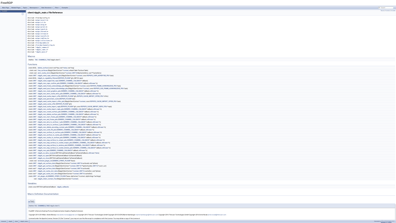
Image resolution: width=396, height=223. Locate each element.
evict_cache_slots (44, 73)
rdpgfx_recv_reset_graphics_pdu (49, 91)
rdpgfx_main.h (41, 52)
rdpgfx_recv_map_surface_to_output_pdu (52, 140)
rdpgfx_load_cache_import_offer (49, 96)
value (65, 68)
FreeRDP (4, 11)
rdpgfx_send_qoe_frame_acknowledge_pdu (53, 88)
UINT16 (74, 73)
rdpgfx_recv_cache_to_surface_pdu (50, 137)
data (97, 153)
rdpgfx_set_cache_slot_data (48, 171)
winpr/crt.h (40, 22)
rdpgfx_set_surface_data (46, 163)
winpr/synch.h (41, 29)
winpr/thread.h (41, 31)
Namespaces (34, 7)
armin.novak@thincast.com (217, 215)
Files (56, 7)
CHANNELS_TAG (44, 60)
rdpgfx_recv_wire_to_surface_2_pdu (50, 124)
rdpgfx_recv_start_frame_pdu (48, 117)
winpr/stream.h (41, 34)
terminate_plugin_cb (45, 161)
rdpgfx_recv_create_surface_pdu (49, 112)
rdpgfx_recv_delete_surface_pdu (49, 114)
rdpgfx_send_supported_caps (48, 81)
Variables (393, 10)
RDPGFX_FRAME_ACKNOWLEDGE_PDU (103, 86)
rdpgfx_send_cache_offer (47, 104)
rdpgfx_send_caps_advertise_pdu (49, 75)
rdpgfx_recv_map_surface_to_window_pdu (52, 145)
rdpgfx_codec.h (41, 49)
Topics (25, 7)
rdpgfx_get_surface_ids (46, 166)
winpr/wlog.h (41, 25)
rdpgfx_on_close (43, 158)
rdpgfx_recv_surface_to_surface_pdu (51, 132)
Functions (387, 10)
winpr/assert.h (41, 20)
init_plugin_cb (42, 176)
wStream (92, 83)
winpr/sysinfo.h (42, 36)
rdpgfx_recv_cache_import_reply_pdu (51, 109)
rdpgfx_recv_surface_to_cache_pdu (50, 135)
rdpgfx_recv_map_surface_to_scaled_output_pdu (55, 143)
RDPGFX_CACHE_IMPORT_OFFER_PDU (90, 96)
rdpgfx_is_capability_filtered (48, 78)
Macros (382, 10)
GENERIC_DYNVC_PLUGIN (61, 161)
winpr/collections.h (44, 40)
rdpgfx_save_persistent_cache (48, 99)
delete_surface (43, 68)
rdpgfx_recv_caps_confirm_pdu (49, 83)
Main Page (5, 7)
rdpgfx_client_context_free (47, 179)
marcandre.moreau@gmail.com (66, 215)
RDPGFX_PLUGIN (64, 78)
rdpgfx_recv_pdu (43, 150)
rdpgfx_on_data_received (46, 153)
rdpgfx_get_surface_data (46, 168)
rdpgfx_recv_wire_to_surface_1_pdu (50, 122)
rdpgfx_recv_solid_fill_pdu (47, 130)
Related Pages (16, 7)
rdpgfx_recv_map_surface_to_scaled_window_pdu (55, 148)
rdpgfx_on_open (43, 155)
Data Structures (46, 7)
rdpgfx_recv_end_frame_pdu (47, 119)
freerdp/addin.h (42, 43)
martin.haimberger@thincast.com (147, 215)
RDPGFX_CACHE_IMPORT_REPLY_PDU (94, 106)
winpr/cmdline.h (42, 38)
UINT (35, 75)
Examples (65, 7)
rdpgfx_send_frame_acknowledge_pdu (51, 86)
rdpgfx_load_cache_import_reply (49, 106)
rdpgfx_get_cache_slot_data (48, 173)
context (66, 70)
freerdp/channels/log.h (45, 45)
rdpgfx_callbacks (63, 187)
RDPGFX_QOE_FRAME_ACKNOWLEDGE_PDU (109, 88)
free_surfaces (42, 70)
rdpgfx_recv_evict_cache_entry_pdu (50, 93)
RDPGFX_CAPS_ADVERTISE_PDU (98, 75)
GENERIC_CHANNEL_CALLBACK (70, 81)
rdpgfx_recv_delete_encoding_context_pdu (53, 127)
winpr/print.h (41, 27)
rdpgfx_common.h (42, 47)
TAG (36, 60)
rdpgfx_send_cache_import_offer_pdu (51, 101)
